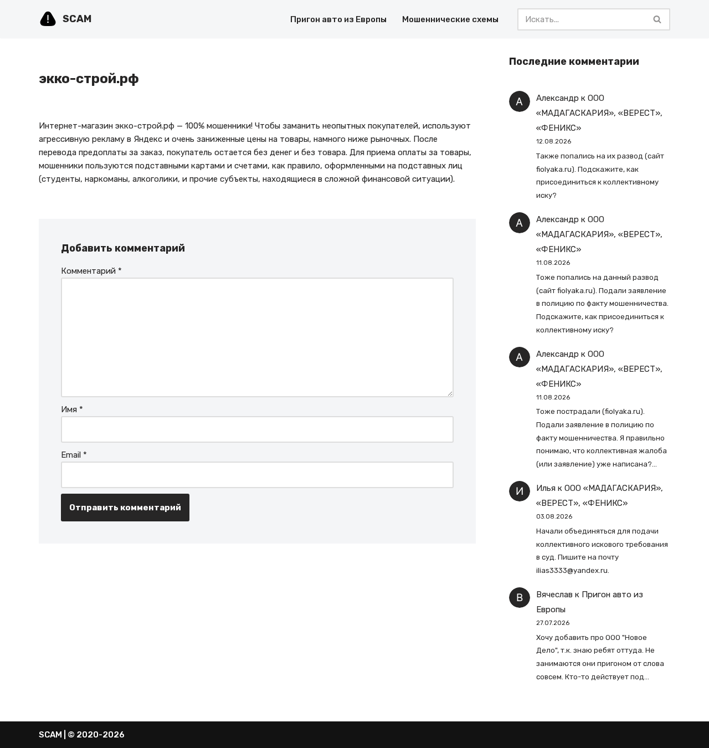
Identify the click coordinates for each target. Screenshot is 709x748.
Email (74, 455)
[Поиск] (657, 19)
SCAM (50, 735)
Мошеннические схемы (450, 19)
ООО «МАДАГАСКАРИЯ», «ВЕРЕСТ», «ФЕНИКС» (599, 113)
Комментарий (91, 271)
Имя (72, 409)
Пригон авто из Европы (338, 19)
